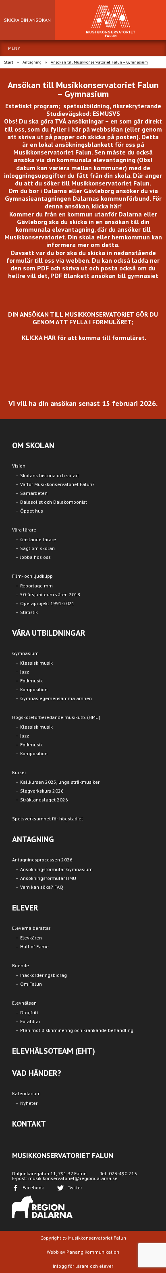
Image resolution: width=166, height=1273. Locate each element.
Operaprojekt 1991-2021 (47, 603)
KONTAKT (29, 1124)
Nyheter (28, 1103)
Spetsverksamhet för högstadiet (47, 819)
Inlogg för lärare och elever (83, 1266)
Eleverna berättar (31, 928)
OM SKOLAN (33, 445)
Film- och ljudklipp (32, 576)
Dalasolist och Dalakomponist (53, 502)
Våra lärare (24, 530)
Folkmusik (31, 681)
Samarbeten (34, 493)
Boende (20, 965)
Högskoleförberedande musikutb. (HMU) (56, 717)
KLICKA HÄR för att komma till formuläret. (84, 338)
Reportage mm (36, 586)
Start (8, 62)
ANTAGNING (33, 839)
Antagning (32, 62)
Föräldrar (30, 1021)
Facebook (33, 1187)
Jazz (24, 672)
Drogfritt (29, 1012)
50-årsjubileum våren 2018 (50, 594)
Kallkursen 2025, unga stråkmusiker (60, 782)
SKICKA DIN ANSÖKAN (27, 20)
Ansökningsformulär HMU (48, 878)
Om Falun (31, 984)
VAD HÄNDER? (36, 1073)
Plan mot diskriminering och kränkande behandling (76, 1030)
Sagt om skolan (37, 548)
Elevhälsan (24, 1003)
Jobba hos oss (35, 557)
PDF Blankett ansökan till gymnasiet (104, 276)
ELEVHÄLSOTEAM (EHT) (53, 1051)
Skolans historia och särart (49, 475)
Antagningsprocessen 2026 (42, 860)
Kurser (19, 772)
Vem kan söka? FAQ (41, 887)
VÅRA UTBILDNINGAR (48, 633)
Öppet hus (31, 511)
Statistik (29, 612)
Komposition (34, 689)
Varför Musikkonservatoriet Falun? (57, 484)
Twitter (75, 1187)
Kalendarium (26, 1093)
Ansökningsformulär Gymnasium (56, 869)
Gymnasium (25, 653)
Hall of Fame (34, 946)
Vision (18, 466)
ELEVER (25, 907)
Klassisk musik (36, 663)
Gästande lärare (38, 539)
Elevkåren (31, 938)
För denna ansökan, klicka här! (103, 202)
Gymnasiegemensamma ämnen (56, 698)
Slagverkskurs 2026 (42, 791)
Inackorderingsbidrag (43, 975)
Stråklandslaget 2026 (44, 800)
